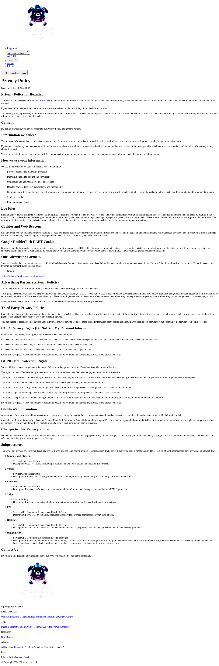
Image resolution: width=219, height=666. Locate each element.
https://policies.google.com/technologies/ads (23, 276)
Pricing (10, 66)
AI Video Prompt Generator (56, 627)
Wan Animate (7, 616)
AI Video (11, 56)
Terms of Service (23, 657)
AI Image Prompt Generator (30, 627)
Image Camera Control (62, 616)
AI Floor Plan (31, 647)
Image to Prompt (9, 627)
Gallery (10, 63)
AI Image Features (16, 53)
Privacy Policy (8, 657)
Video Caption (44, 647)
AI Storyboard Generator (13, 647)
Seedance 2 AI (58, 647)
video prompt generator (41, 616)
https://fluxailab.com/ (43, 100)
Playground (12, 48)
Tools (10, 60)
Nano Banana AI (22, 616)
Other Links (7, 637)
